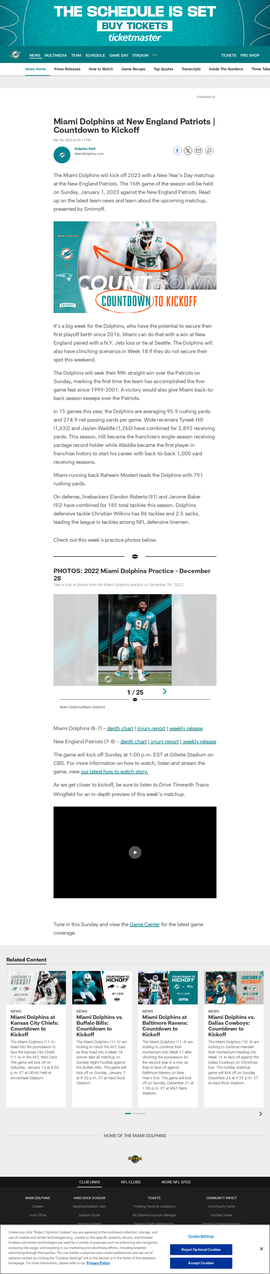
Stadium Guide (89, 1215)
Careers (37, 1206)
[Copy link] (209, 151)
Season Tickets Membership (154, 1224)
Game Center (145, 924)
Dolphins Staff (85, 148)
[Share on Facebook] (177, 153)
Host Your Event (89, 1224)
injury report (151, 728)
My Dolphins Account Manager (154, 1215)
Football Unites (221, 1215)
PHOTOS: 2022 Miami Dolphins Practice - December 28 (132, 574)
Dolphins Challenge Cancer (221, 1224)
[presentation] (261, 1114)
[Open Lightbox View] (135, 654)
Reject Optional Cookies (201, 1249)
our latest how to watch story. (114, 771)
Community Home (221, 1206)
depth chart (120, 728)
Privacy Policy (98, 1263)
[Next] (164, 691)
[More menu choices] (155, 55)
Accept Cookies (201, 1263)
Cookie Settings (201, 1236)
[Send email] (198, 153)
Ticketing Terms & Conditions (154, 1206)
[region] (135, 1249)
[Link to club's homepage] (14, 54)
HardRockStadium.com (89, 1206)
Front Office (38, 1215)
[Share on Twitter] (188, 153)
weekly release (186, 728)
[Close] (261, 1249)
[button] (135, 852)
